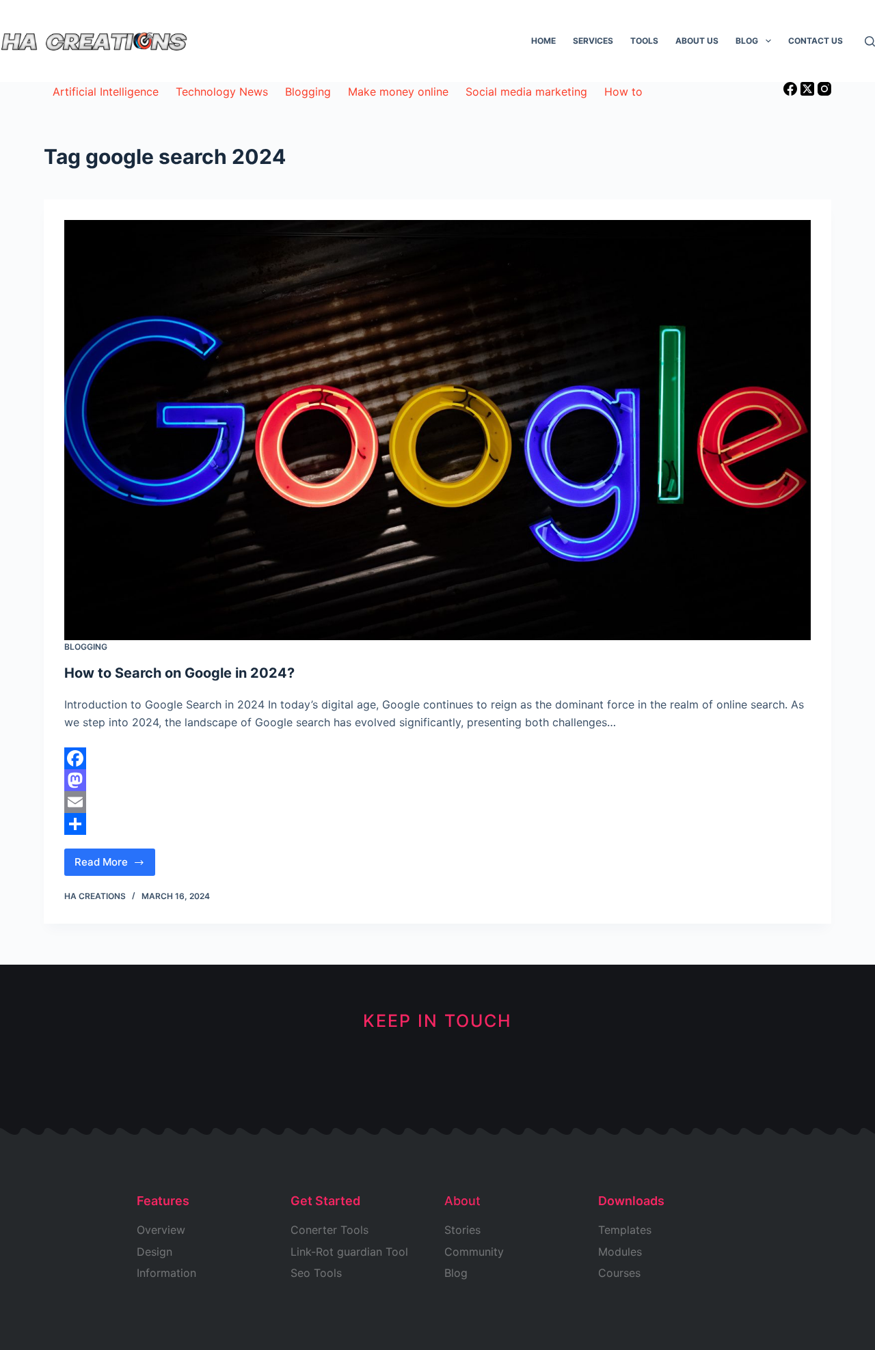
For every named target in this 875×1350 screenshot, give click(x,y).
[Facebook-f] (346, 1069)
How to (623, 91)
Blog (747, 41)
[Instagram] (824, 91)
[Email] (437, 802)
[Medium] (529, 1069)
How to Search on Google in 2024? (179, 673)
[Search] (870, 41)
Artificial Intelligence (106, 91)
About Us (696, 41)
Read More (110, 858)
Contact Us (815, 41)
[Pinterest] (483, 1069)
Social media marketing (526, 91)
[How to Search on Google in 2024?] (437, 429)
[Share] (437, 824)
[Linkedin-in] (575, 1069)
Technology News (222, 91)
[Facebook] (791, 91)
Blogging (308, 91)
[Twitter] (300, 1069)
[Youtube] (438, 1069)
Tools (644, 41)
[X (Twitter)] (809, 91)
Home (543, 41)
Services (593, 41)
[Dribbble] (392, 1069)
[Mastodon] (437, 780)
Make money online (398, 91)
